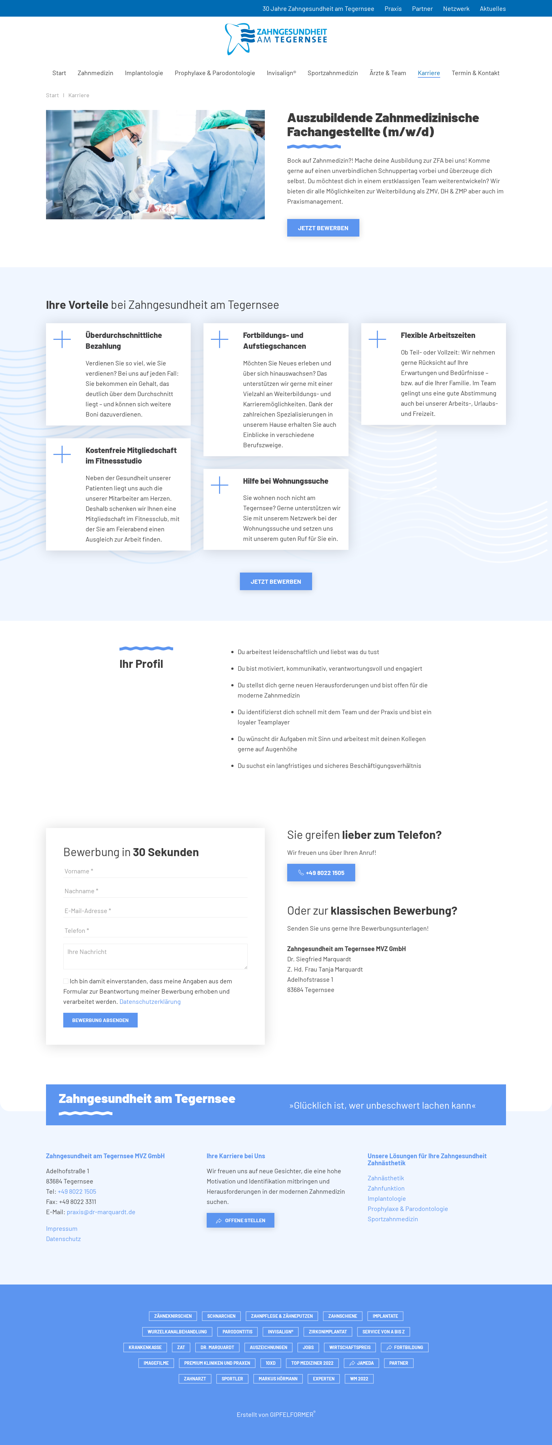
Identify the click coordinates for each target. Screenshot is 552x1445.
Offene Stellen (245, 1220)
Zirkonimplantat (328, 1331)
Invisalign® (281, 72)
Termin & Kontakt (476, 72)
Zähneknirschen (173, 1316)
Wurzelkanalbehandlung (177, 1331)
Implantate (385, 1316)
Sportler (232, 1378)
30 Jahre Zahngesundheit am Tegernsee (318, 8)
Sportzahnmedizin (333, 72)
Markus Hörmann (278, 1378)
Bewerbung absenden (100, 1020)
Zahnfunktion (386, 1188)
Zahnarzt (195, 1378)
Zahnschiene (342, 1316)
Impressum (62, 1228)
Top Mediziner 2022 (312, 1363)
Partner (422, 8)
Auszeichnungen (268, 1347)
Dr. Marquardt (217, 1347)
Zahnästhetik (386, 1178)
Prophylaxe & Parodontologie (215, 72)
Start (59, 72)
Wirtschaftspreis (350, 1347)
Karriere (429, 72)
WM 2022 (359, 1378)
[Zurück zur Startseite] (276, 39)
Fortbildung (408, 1347)
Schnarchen (221, 1316)
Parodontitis (237, 1331)
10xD (271, 1363)
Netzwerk (456, 8)
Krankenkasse (145, 1347)
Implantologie (144, 72)
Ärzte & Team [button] (388, 72)
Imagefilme (156, 1363)
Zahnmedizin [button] (95, 72)
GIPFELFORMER (293, 1414)
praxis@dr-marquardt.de (101, 1211)
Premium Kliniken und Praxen (217, 1363)
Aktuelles (493, 8)
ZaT (181, 1347)
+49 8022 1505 (325, 872)
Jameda (365, 1363)
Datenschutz (63, 1238)
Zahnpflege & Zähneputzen (282, 1316)
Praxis (393, 8)
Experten (323, 1378)
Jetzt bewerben (323, 227)
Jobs (308, 1347)
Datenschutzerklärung (150, 1001)
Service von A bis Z (384, 1331)
